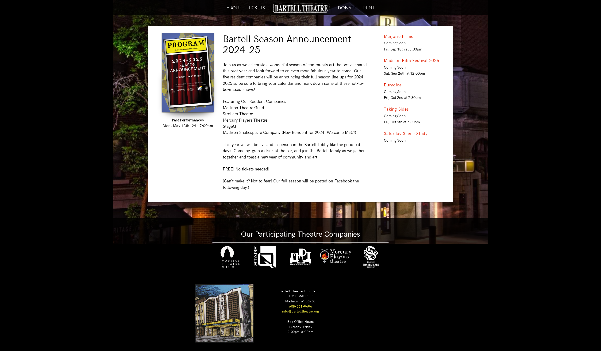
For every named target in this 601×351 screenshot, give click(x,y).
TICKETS (256, 7)
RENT (368, 7)
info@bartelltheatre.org (300, 311)
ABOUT (234, 7)
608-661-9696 (300, 306)
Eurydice (392, 85)
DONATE (347, 7)
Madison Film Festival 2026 (411, 60)
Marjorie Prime (398, 36)
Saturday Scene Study (406, 133)
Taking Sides (396, 109)
